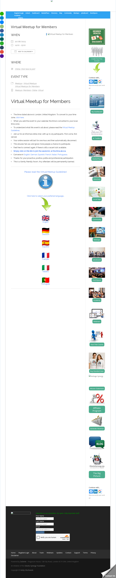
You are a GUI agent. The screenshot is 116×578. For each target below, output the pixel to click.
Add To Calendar (24, 51)
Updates (59, 553)
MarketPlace (45, 13)
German (33, 154)
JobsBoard (84, 13)
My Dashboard (96, 112)
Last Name (40, 521)
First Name (40, 516)
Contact (68, 553)
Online (34, 90)
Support (77, 553)
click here (20, 117)
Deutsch (45, 234)
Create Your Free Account (96, 60)
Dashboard (35, 13)
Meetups (76, 13)
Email (38, 527)
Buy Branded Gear (97, 371)
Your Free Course (97, 344)
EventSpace (93, 13)
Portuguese (62, 154)
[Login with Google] (100, 82)
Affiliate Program (97, 409)
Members (27, 90)
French (48, 154)
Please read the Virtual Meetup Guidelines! (45, 172)
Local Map (97, 199)
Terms (85, 553)
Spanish (41, 154)
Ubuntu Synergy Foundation (35, 566)
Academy (17, 15)
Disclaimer (15, 555)
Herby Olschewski (26, 570)
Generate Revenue (97, 428)
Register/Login (19, 13)
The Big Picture (97, 474)
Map (60, 13)
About (34, 553)
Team (41, 553)
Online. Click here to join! (25, 69)
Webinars (96, 321)
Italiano (46, 271)
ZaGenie (23, 561)
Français (45, 259)
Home (13, 553)
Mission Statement (97, 388)
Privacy (93, 553)
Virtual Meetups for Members (27, 86)
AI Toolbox (97, 138)
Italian (54, 154)
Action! (28, 13)
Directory (54, 13)
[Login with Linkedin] (95, 82)
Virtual (40, 90)
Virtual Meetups (30, 83)
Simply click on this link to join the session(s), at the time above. (39, 151)
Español (45, 247)
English (27, 154)
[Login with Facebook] (91, 82)
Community (68, 13)
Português (45, 284)
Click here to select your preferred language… (45, 196)
